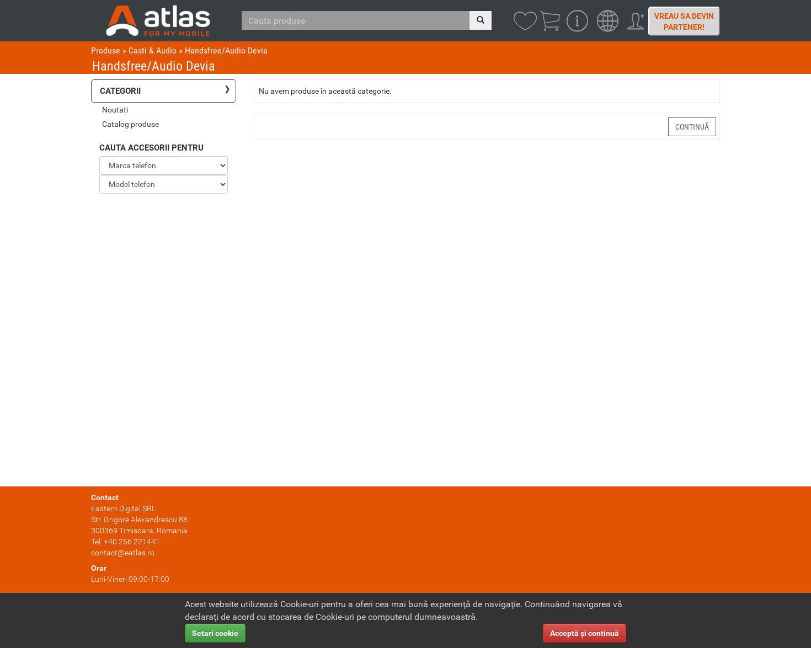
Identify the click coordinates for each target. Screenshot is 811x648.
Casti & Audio (153, 50)
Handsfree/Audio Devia (226, 50)
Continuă (692, 126)
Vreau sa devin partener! (684, 21)
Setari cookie (215, 633)
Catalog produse (130, 124)
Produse (105, 50)
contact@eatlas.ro (122, 552)
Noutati (115, 109)
